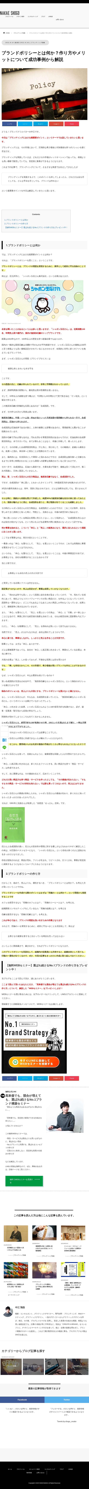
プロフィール (9, 16)
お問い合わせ (60, 19)
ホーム (10, 1469)
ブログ (43, 16)
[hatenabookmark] (4, 740)
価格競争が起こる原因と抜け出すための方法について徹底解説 (44, 1248)
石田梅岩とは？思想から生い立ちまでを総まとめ (15, 1249)
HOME (8, 33)
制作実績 (29, 1472)
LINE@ (50, 16)
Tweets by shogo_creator (66, 1421)
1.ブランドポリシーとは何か (16, 220)
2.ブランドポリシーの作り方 (16, 224)
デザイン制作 (20, 16)
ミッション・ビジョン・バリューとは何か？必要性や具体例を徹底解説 (72, 1248)
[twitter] (4, 728)
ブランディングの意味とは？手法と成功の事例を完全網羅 (44, 1286)
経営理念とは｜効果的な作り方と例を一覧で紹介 (15, 1285)
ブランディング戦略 (19, 33)
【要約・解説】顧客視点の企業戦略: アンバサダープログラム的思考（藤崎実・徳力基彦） (72, 1286)
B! (40, 124)
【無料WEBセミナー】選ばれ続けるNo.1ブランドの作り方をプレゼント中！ (36, 227)
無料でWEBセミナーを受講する (21, 1181)
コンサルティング (33, 16)
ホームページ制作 (34, 1469)
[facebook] (4, 734)
